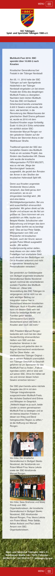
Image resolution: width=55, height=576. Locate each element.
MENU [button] (41, 3)
